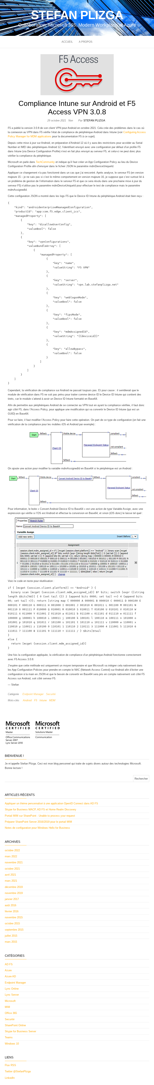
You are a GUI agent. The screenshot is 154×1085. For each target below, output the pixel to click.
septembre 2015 (14, 929)
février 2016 (11, 911)
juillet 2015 (11, 935)
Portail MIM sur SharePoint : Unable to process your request (40, 815)
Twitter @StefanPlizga (18, 1071)
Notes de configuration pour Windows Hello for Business (37, 827)
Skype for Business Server (20, 1031)
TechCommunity (45, 161)
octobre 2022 (12, 850)
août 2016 (10, 905)
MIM (7, 1006)
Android (27, 700)
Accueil (67, 41)
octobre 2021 (12, 868)
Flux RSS (10, 1065)
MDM (52, 700)
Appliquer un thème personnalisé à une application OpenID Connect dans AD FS (51, 803)
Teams (9, 1037)
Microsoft (10, 1000)
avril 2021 (10, 874)
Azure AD (10, 976)
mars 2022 (11, 856)
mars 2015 (11, 941)
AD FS (9, 964)
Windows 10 (12, 1043)
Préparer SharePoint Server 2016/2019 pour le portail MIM (38, 821)
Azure (8, 970)
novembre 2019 (14, 893)
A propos (85, 41)
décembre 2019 (14, 886)
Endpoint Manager (33, 694)
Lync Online (12, 988)
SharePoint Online (15, 1025)
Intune (43, 700)
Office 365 (11, 1013)
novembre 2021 (14, 862)
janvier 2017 (12, 899)
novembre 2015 (14, 917)
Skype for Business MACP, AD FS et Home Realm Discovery (40, 809)
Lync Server (12, 994)
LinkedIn (10, 1077)
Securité (51, 694)
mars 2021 (11, 880)
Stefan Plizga (77, 15)
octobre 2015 (12, 923)
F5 (35, 700)
